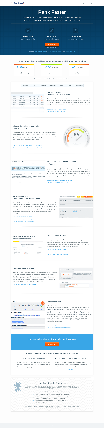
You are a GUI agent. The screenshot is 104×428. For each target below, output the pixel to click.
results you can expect (55, 51)
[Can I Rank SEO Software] (17, 3)
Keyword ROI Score (33, 137)
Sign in (91, 3)
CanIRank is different (40, 51)
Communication (79, 85)
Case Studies (65, 3)
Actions (61, 85)
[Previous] (14, 363)
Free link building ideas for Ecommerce (70, 358)
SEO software (37, 17)
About (46, 425)
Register (84, 3)
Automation (43, 85)
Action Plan (49, 312)
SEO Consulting (53, 3)
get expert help (71, 51)
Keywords (25, 85)
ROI (34, 85)
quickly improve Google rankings (75, 61)
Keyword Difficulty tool (82, 312)
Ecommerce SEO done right (33, 358)
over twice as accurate (24, 136)
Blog (51, 425)
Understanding (52, 85)
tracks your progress (78, 314)
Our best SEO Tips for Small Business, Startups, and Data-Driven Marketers (52, 353)
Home (41, 425)
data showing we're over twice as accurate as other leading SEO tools (61, 386)
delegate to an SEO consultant (63, 20)
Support (62, 425)
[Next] (89, 363)
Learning (70, 85)
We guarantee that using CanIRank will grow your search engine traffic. (52, 78)
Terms (56, 425)
